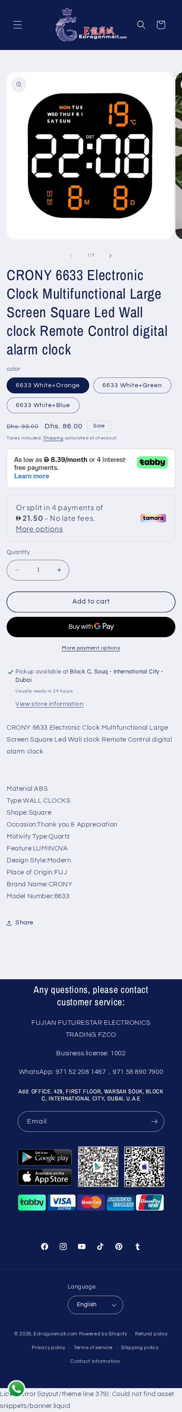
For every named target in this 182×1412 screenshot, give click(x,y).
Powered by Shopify (103, 1333)
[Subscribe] (154, 1121)
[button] (17, 25)
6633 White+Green (132, 385)
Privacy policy (48, 1347)
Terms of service (93, 1347)
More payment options (91, 648)
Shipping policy (140, 1347)
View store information (49, 704)
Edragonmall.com (56, 1333)
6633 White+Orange (48, 385)
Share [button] (24, 923)
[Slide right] (110, 255)
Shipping (53, 438)
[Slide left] (71, 255)
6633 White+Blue (43, 405)
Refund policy (151, 1333)
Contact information (95, 1361)
